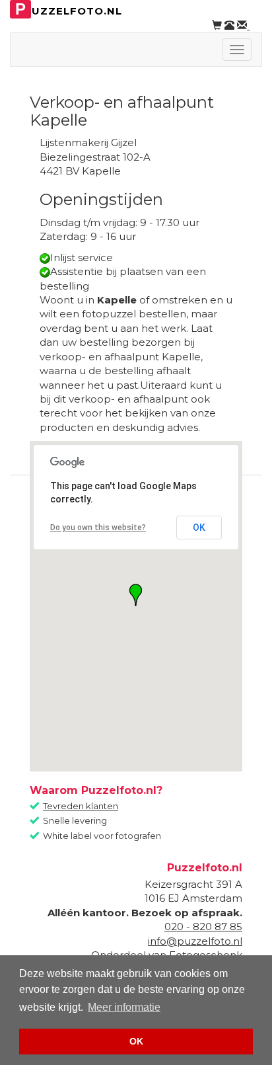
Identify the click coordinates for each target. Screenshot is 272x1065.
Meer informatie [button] (124, 1007)
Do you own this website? (98, 527)
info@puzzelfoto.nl (195, 941)
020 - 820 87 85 (203, 926)
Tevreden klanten (80, 806)
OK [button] (136, 1041)
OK (199, 527)
